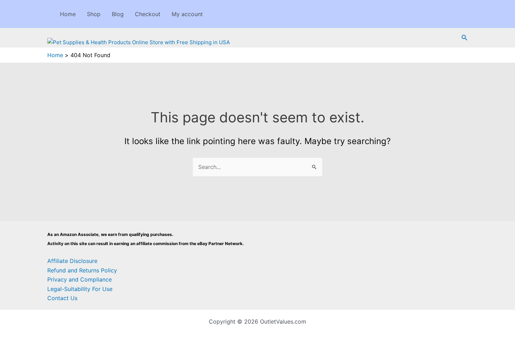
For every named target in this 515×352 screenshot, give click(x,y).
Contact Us (62, 298)
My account (187, 14)
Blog (118, 14)
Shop (94, 14)
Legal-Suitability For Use (79, 288)
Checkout (147, 14)
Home (68, 14)
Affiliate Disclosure (72, 260)
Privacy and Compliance (79, 279)
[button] (464, 37)
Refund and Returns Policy (82, 270)
